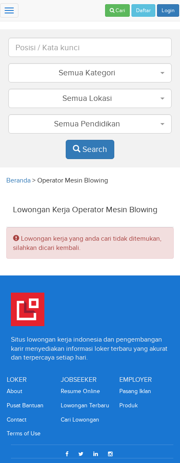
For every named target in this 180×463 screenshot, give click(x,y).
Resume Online (80, 391)
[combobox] (90, 72)
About (14, 391)
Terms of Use (24, 433)
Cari (119, 10)
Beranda (18, 180)
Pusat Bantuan (25, 405)
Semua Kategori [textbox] (87, 72)
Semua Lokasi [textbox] (87, 98)
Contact (16, 420)
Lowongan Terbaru (85, 405)
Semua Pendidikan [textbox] (87, 123)
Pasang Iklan (135, 391)
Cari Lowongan (80, 420)
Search (93, 149)
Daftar (143, 10)
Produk (128, 405)
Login (168, 10)
